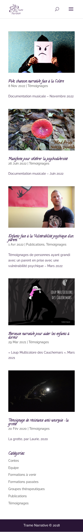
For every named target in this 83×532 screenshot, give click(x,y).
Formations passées (23, 482)
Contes (13, 460)
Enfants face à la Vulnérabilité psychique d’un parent (40, 238)
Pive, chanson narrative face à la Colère (36, 81)
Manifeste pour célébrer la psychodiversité (38, 159)
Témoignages (38, 86)
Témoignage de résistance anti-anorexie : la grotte (38, 422)
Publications (35, 244)
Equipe (13, 468)
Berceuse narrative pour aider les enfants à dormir (38, 335)
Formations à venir (22, 475)
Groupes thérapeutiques (26, 489)
